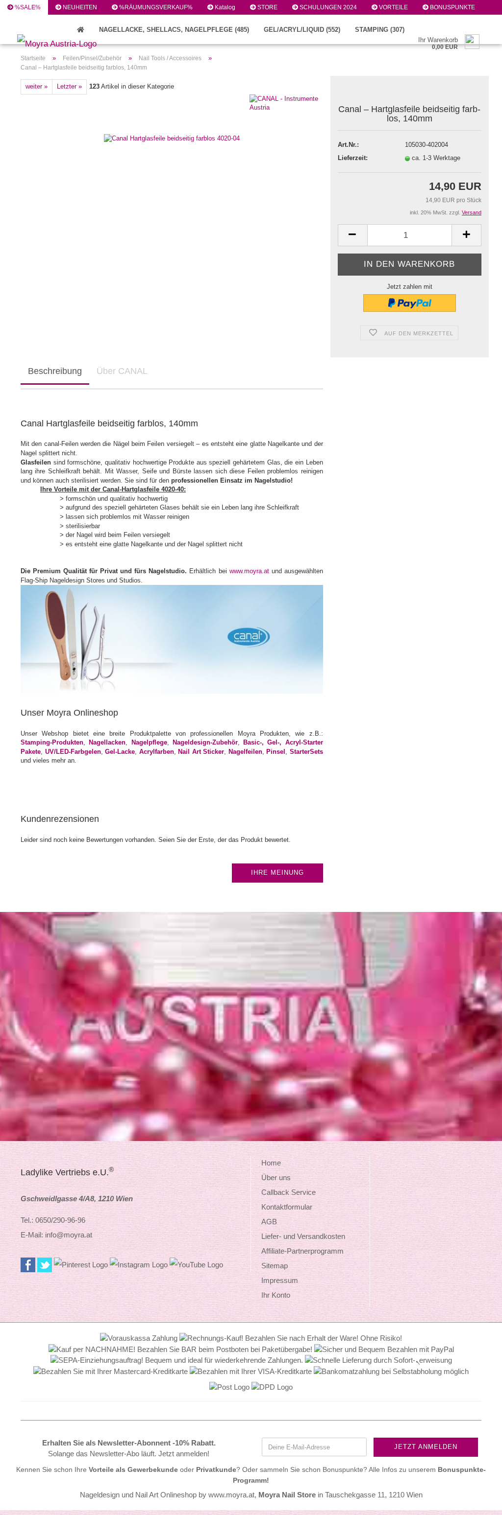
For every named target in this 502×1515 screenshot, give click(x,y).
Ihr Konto (275, 1295)
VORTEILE (392, 7)
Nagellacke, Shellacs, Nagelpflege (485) (174, 29)
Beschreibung (55, 371)
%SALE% (27, 7)
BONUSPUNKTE (451, 7)
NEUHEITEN (79, 7)
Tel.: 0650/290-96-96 (53, 1220)
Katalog (224, 7)
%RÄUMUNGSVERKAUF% (155, 7)
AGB (269, 1221)
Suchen (24, 22)
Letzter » (69, 86)
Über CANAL (122, 371)
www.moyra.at (249, 571)
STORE (266, 7)
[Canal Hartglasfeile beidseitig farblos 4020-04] (172, 118)
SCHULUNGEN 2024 (327, 7)
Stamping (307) (379, 29)
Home (271, 1163)
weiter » (36, 86)
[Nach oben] (475, 1500)
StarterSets (306, 751)
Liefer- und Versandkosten (303, 1236)
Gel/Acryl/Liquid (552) (302, 29)
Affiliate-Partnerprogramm (302, 1251)
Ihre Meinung (277, 872)
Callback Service (288, 1192)
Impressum (279, 1280)
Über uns (276, 1177)
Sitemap (274, 1265)
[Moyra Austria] (70, 44)
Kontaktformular (286, 1207)
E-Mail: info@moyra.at (56, 1235)
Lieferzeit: (353, 158)
